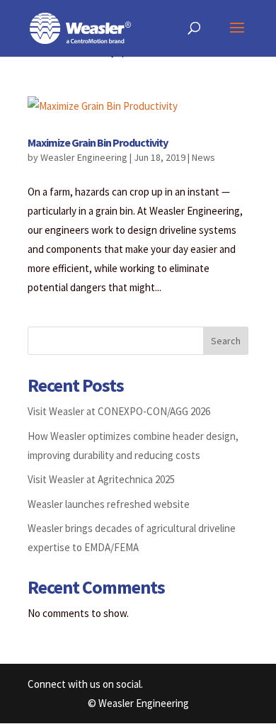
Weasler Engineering (83, 157)
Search (226, 340)
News (203, 157)
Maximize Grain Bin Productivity (98, 142)
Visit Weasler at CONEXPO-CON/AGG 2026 (119, 411)
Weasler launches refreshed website (109, 504)
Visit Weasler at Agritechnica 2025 (101, 479)
